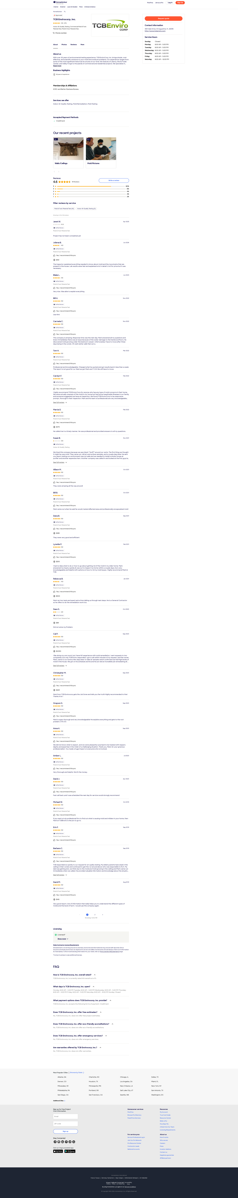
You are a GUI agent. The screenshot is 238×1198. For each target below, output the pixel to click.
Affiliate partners (165, 1158)
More (81, 7)
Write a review (113, 180)
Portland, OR (94, 1090)
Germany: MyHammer (108, 1178)
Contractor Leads (133, 1146)
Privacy (108, 1183)
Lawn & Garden (72, 7)
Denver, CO (62, 1082)
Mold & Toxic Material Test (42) (64, 208)
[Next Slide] (59, 172)
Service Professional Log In (136, 1137)
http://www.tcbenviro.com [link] (155, 31)
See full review (58, 402)
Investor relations (165, 1149)
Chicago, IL (124, 1077)
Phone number (61, 33)
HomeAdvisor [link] (57, 11)
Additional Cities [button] (58, 1101)
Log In (170, 3)
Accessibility (128, 1183)
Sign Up (180, 3)
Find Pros (130, 1112)
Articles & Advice (89, 7)
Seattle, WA (124, 1095)
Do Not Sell (120, 1183)
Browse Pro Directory (134, 1115)
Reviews (74, 45)
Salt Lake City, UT (126, 1090)
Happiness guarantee (167, 1155)
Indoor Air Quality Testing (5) (86, 208)
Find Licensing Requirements (109, 951)
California (113, 1183)
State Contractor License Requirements (66, 945)
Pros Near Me (164, 1124)
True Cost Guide (165, 1115)
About (55, 45)
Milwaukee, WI (63, 1086)
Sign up (65, 1131)
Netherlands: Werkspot (131, 1178)
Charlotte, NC (94, 1077)
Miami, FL (154, 1082)
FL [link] (65, 11)
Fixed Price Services (134, 1118)
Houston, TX (93, 1082)
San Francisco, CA (96, 1095)
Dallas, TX (155, 1077)
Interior (56, 7)
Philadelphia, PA (64, 1090)
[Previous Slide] (54, 172)
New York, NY (156, 1086)
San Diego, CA (63, 1095)
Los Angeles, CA (126, 1082)
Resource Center (165, 1118)
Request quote (163, 18)
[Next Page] (103, 915)
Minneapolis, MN (95, 1086)
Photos (64, 45)
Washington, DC (157, 1095)
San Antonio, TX (157, 1090)
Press (161, 1146)
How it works (164, 1137)
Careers (162, 1143)
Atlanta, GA (62, 1077)
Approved (59, 15)
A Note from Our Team (167, 1127)
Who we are (164, 1140)
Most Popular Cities (60, 1073)
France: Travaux (95, 1178)
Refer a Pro (163, 1121)
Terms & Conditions (130, 1187)
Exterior (62, 7)
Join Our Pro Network (134, 1140)
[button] (68, 152)
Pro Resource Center (134, 1143)
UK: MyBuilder (143, 1178)
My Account (164, 1112)
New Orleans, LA (126, 1086)
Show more (62, 939)
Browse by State (76, 1073)
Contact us (163, 1152)
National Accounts (134, 1149)
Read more (57, 66)
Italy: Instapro (119, 1178)
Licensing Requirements (167, 1130)
